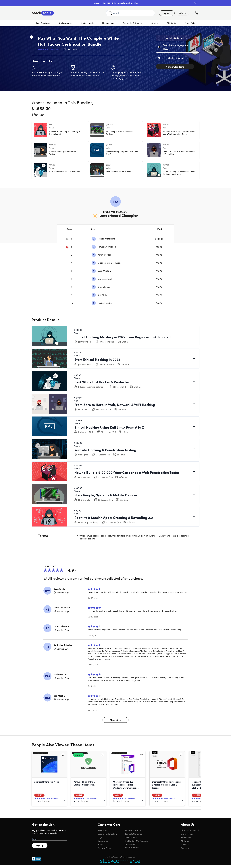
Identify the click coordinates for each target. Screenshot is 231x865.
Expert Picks (189, 23)
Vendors (185, 844)
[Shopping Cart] (196, 13)
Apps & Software (43, 23)
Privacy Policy (104, 847)
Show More (115, 719)
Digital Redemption (107, 833)
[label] (159, 47)
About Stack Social (190, 830)
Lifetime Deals (87, 23)
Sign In (166, 13)
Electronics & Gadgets (132, 23)
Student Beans (132, 847)
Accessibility (131, 837)
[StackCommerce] (120, 860)
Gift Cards (171, 23)
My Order (102, 830)
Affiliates (185, 840)
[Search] (110, 13)
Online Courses (65, 23)
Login (100, 837)
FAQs (100, 844)
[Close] (195, 3)
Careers (185, 847)
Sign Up (40, 845)
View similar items (175, 66)
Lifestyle (154, 23)
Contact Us (103, 840)
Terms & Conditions (134, 833)
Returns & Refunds (134, 830)
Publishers (186, 837)
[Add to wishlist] (31, 37)
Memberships (108, 23)
